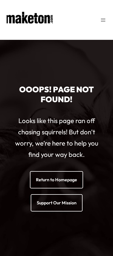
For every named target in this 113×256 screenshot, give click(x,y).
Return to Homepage (56, 179)
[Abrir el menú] (103, 20)
